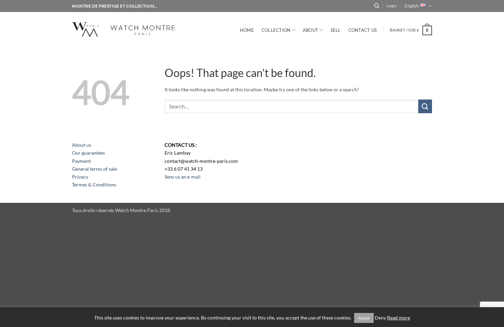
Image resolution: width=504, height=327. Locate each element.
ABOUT (310, 30)
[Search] (376, 6)
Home (247, 30)
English (412, 6)
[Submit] (425, 106)
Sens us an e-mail (183, 177)
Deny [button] (380, 318)
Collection (276, 30)
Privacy (80, 177)
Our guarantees (88, 153)
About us (81, 145)
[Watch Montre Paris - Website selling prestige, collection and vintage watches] (133, 28)
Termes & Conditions (94, 184)
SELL (336, 30)
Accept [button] (364, 318)
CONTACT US (362, 30)
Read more (398, 318)
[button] (392, 6)
